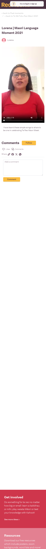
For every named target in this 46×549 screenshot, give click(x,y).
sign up (34, 4)
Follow (29, 143)
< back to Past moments (12, 13)
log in (27, 4)
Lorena (10, 40)
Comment (11, 179)
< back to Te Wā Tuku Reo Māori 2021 (21, 16)
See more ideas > (12, 519)
